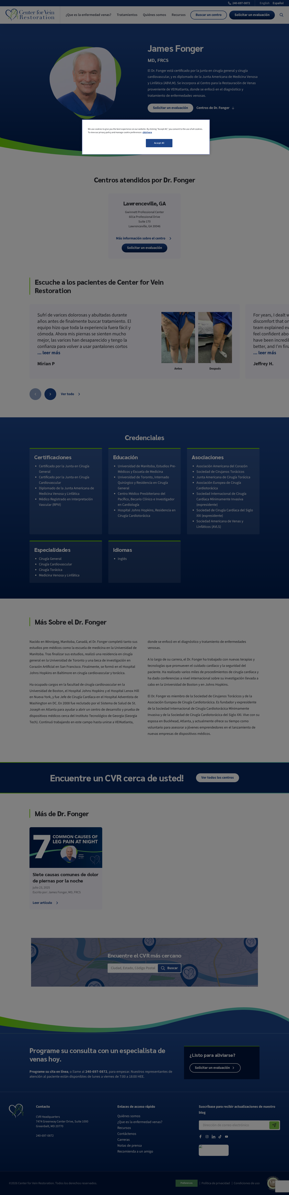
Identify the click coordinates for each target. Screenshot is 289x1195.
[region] (146, 137)
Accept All (159, 143)
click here (147, 132)
